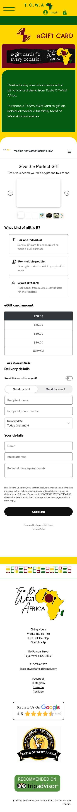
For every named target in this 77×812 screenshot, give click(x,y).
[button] (65, 12)
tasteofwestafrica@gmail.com (38, 668)
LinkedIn (38, 687)
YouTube (38, 691)
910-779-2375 (38, 664)
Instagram (38, 683)
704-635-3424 (43, 800)
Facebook (38, 678)
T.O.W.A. (35, 5)
